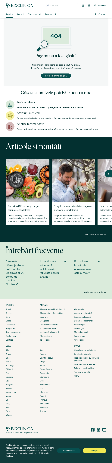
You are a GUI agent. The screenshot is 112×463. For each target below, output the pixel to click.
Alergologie (79, 309)
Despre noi (10, 325)
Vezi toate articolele (94, 234)
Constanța (44, 373)
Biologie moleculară (82, 317)
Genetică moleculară (49, 325)
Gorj (42, 381)
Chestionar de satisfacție (85, 350)
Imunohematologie (48, 328)
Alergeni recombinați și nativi (52, 309)
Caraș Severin (46, 369)
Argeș (8, 354)
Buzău (42, 365)
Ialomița (9, 388)
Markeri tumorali (81, 332)
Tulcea (43, 411)
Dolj (7, 381)
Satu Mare (44, 404)
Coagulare (44, 321)
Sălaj (8, 404)
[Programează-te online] (89, 5)
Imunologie (79, 328)
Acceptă (94, 451)
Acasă (8, 309)
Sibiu (8, 407)
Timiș (8, 411)
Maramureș (11, 392)
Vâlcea (9, 415)
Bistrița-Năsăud (46, 358)
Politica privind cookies (84, 368)
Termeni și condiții (82, 372)
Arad (42, 350)
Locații (8, 321)
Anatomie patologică (83, 313)
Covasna (9, 377)
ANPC (76, 376)
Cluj (7, 373)
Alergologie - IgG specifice (51, 313)
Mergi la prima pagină (56, 76)
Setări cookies (69, 451)
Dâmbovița (44, 377)
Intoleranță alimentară (49, 332)
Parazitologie (79, 336)
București (10, 365)
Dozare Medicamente (83, 321)
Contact (102, 14)
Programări (10, 328)
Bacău (43, 354)
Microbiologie (46, 336)
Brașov (43, 362)
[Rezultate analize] (83, 5)
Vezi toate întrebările (93, 292)
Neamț (43, 396)
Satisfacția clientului (82, 354)
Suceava (44, 407)
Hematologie (79, 325)
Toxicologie (45, 340)
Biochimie (44, 317)
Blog (8, 317)
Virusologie (79, 340)
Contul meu (11, 336)
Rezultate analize (13, 332)
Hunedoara (45, 385)
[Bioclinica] (19, 5)
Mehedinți (44, 392)
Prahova (43, 400)
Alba (8, 350)
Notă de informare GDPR (84, 364)
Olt (7, 400)
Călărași (9, 369)
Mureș (8, 396)
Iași (41, 388)
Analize (9, 313)
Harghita (9, 385)
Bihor (8, 358)
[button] (108, 173)
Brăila (8, 362)
